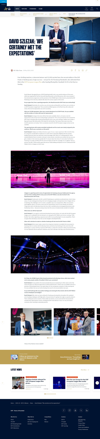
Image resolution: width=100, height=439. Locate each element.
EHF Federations (15, 428)
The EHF (13, 421)
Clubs (40, 9)
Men (45, 419)
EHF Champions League (23, 14)
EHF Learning (64, 426)
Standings (33, 9)
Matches (24, 9)
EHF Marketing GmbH (16, 424)
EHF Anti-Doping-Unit (33, 421)
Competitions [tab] (3, 4)
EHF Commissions (15, 426)
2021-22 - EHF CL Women (53, 14)
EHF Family (64, 424)
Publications (31, 419)
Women (46, 421)
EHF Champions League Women (38, 14)
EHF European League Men (33, 82)
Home (12, 403)
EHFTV (63, 419)
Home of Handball (13, 14)
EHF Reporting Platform (81, 420)
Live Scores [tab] (3, 1)
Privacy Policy (81, 423)
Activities (30, 424)
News (17, 9)
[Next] (97, 322)
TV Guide (63, 421)
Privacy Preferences (83, 429)
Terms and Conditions (83, 427)
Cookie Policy (81, 425)
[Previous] (2, 322)
